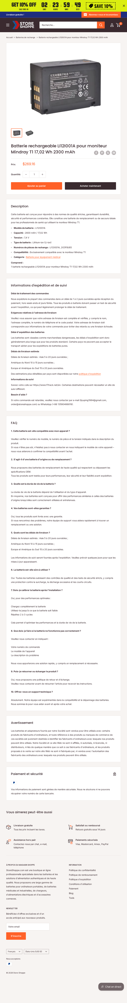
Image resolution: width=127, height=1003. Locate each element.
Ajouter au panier (36, 185)
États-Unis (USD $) (34, 951)
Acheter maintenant (90, 185)
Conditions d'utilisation (80, 884)
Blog (71, 893)
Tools (71, 898)
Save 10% (103, 5)
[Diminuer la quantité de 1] (26, 174)
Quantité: (16, 174)
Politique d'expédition (80, 879)
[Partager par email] (114, 153)
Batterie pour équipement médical (43, 257)
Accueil (9, 37)
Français (11, 951)
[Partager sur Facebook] (96, 153)
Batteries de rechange (26, 37)
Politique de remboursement (83, 875)
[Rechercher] (101, 25)
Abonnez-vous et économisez (103, 14)
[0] (118, 25)
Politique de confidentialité (82, 870)
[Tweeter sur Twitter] (108, 153)
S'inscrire (16, 936)
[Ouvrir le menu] (7, 25)
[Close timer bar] (124, 6)
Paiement (73, 888)
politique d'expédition (90, 373)
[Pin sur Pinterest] (102, 153)
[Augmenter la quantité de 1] (42, 174)
